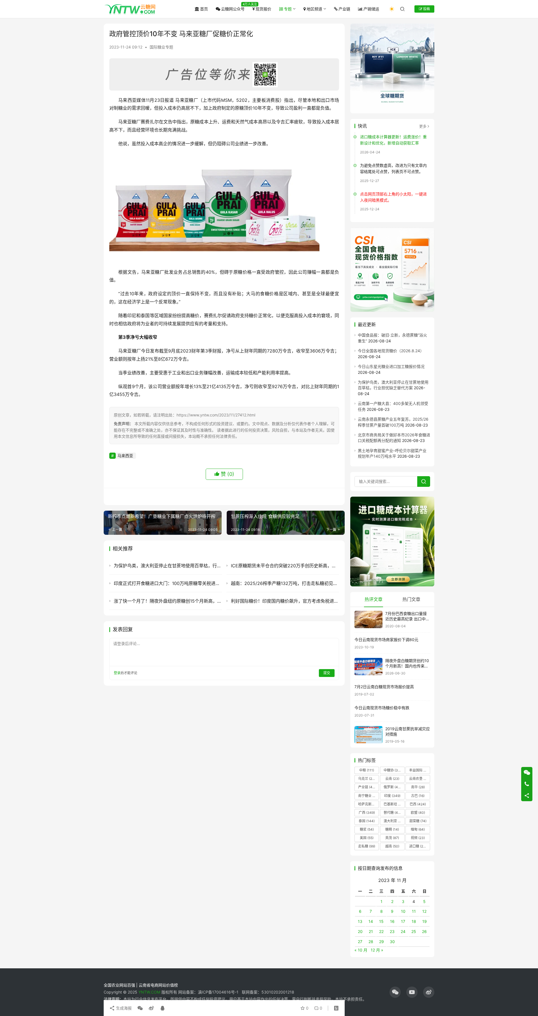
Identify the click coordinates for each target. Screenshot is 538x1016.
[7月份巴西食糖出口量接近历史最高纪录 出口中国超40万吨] (368, 619)
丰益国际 (419, 770)
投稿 (426, 9)
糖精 (392, 829)
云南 (392, 779)
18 (414, 921)
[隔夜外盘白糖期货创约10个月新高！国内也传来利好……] (368, 667)
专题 (288, 8)
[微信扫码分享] (140, 1008)
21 (371, 931)
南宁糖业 (368, 796)
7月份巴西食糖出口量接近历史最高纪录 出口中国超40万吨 (407, 619)
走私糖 (366, 846)
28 (370, 941)
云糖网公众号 (233, 8)
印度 (392, 796)
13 (360, 921)
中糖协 (392, 770)
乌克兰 (366, 779)
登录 (117, 673)
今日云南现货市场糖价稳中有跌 (381, 707)
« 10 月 (360, 950)
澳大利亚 (394, 821)
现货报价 (263, 8)
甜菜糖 (417, 821)
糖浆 (367, 829)
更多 (422, 126)
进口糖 (419, 846)
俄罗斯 (392, 787)
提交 (326, 673)
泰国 (367, 821)
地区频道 (314, 8)
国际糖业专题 (161, 47)
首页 (204, 8)
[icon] (395, 992)
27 (360, 941)
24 (403, 931)
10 (403, 911)
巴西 (418, 804)
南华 (418, 787)
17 (403, 921)
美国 (367, 838)
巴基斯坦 (394, 804)
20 (360, 931)
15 (381, 921)
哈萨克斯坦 (368, 804)
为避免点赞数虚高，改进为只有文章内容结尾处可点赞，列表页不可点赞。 (393, 168)
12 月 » (377, 950)
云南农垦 (419, 779)
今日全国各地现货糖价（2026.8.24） (391, 350)
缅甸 (418, 829)
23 (392, 931)
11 (414, 911)
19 (424, 921)
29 (381, 941)
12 (424, 911)
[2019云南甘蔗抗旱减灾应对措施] (368, 735)
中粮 (366, 770)
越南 (392, 846)
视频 (418, 838)
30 (392, 941)
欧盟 (418, 812)
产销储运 (371, 8)
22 (381, 931)
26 (424, 931)
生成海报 (123, 1008)
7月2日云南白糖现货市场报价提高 (384, 686)
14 (370, 921)
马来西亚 (125, 455)
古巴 (418, 796)
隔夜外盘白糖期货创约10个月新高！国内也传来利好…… (407, 666)
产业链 (344, 8)
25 (413, 931)
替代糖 (392, 812)
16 (392, 921)
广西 (367, 812)
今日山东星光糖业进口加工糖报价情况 (391, 366)
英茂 (392, 838)
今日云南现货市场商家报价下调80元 (386, 639)
